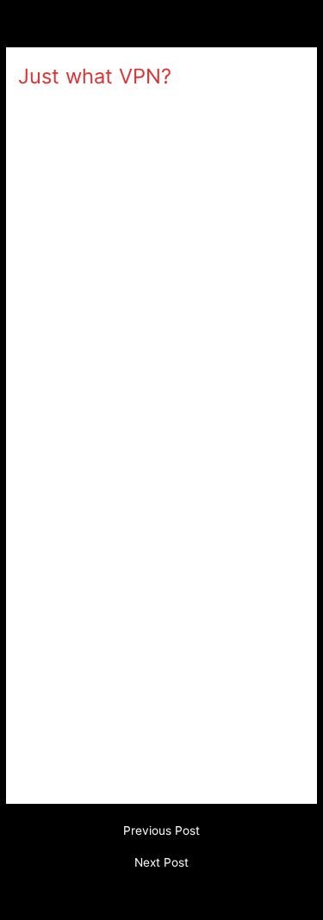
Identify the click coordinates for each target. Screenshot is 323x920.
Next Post (161, 863)
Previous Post (161, 831)
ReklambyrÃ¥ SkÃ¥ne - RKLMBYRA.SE (132, 106)
